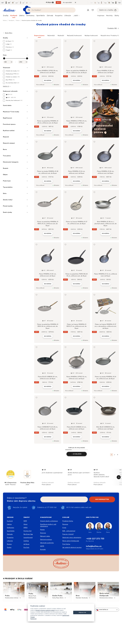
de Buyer (26, 544)
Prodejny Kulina (67, 521)
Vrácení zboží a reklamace (49, 521)
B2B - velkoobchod (68, 531)
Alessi (25, 524)
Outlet (9, 547)
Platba (42, 529)
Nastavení (33, 618)
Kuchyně (10, 521)
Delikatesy (10, 527)
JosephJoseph (28, 537)
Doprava (43, 533)
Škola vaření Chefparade (70, 541)
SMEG (25, 527)
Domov (9, 544)
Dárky (117, 15)
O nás (64, 527)
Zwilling (26, 541)
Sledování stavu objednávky (71, 537)
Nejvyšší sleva (105, 35)
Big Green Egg (28, 534)
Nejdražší (61, 35)
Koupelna (10, 537)
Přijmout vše (82, 612)
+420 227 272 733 (95, 539)
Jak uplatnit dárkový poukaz (72, 547)
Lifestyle (10, 541)
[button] (76, 36)
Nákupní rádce (45, 536)
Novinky (109, 15)
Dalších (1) (6, 86)
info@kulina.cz (94, 546)
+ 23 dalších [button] (76, 454)
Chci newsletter (102, 499)
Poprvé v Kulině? (68, 534)
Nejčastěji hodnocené (74, 35)
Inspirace (100, 15)
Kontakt (43, 549)
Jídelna (9, 524)
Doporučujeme (39, 35)
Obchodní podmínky (47, 543)
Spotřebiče (10, 531)
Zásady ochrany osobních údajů (45, 610)
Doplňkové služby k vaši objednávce (48, 525)
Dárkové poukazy (46, 539)
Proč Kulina (66, 544)
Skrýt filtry (8, 33)
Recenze (65, 524)
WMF (25, 521)
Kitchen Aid (27, 531)
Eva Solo (26, 547)
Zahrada (10, 534)
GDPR (42, 546)
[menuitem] (5, 16)
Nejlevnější (51, 35)
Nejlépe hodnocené (91, 35)
